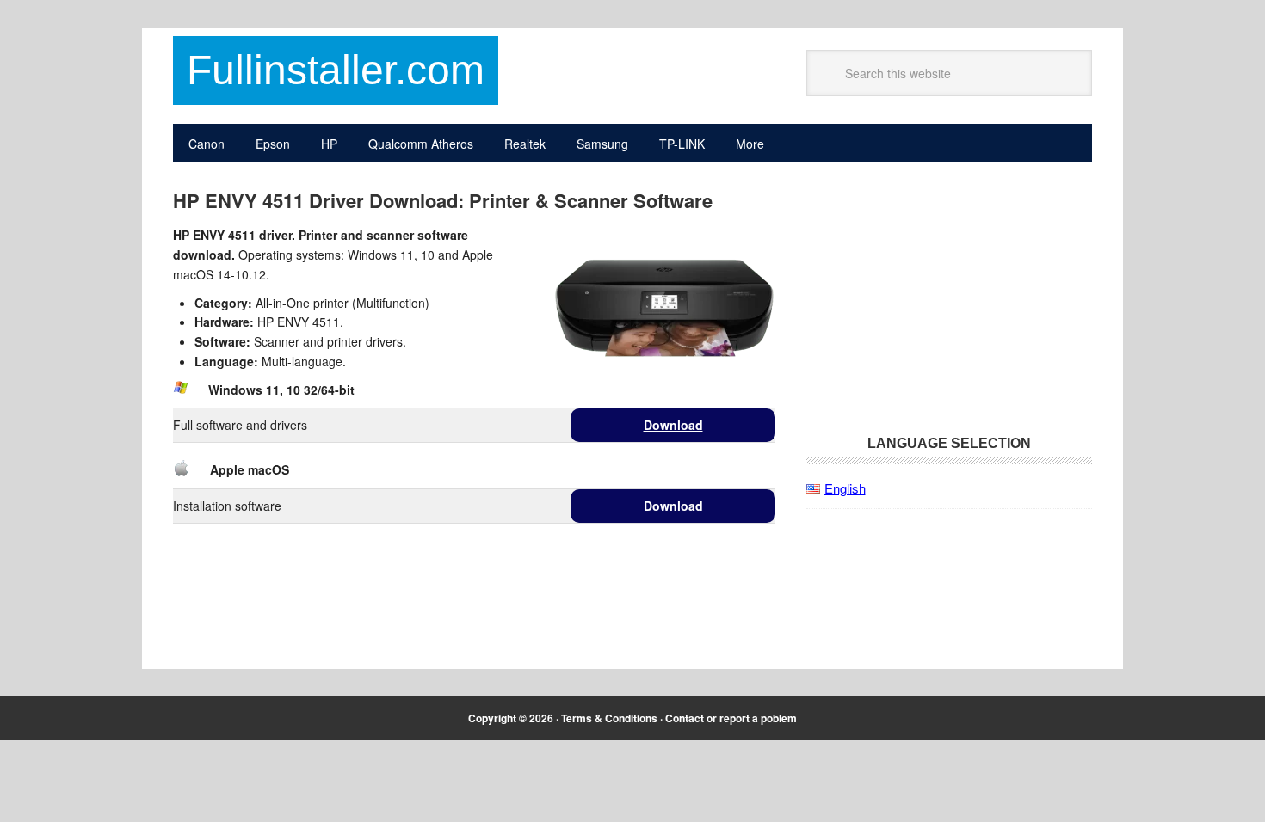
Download (673, 424)
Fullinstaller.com (335, 70)
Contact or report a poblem (731, 718)
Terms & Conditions (609, 718)
